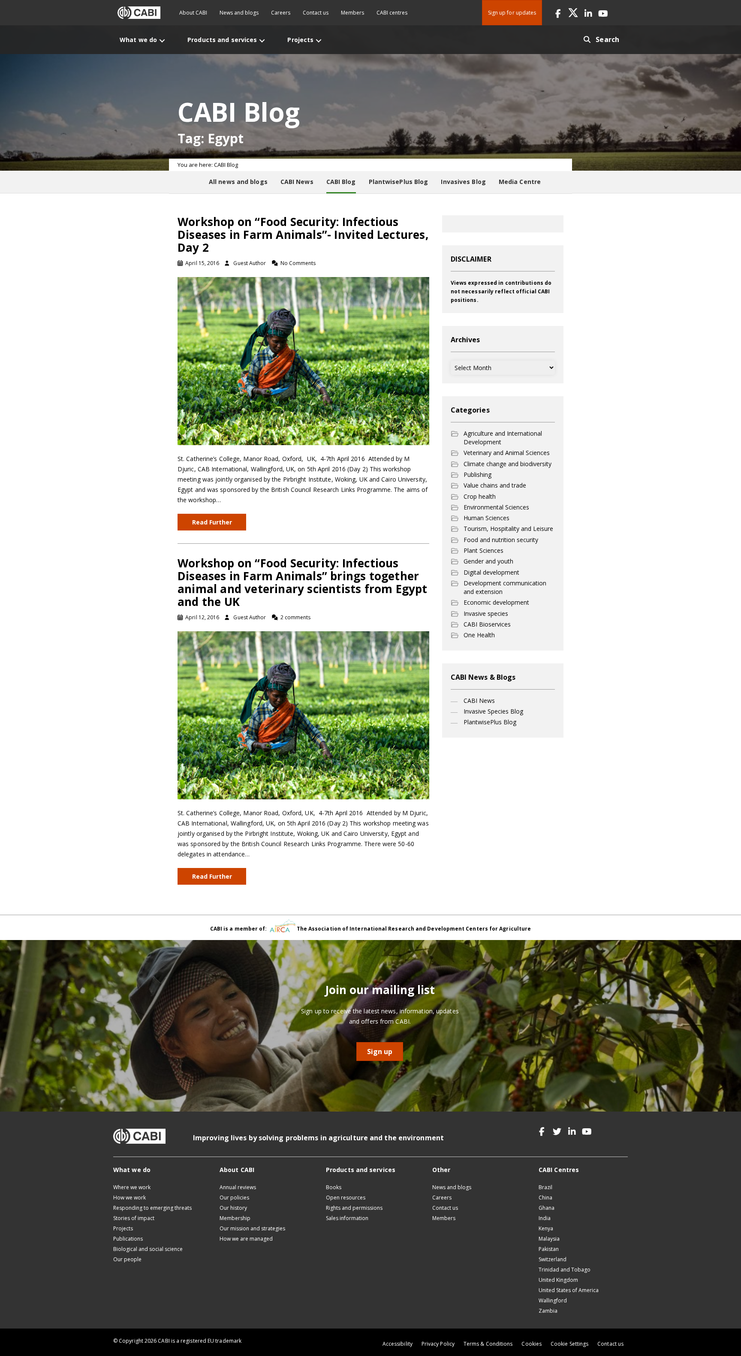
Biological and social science (148, 1249)
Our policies (234, 1197)
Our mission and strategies (252, 1228)
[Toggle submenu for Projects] (318, 40)
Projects (123, 1228)
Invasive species (486, 613)
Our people (127, 1259)
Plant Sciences (483, 550)
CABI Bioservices (487, 624)
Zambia (548, 1310)
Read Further (212, 522)
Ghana (546, 1207)
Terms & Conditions (488, 1343)
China (545, 1197)
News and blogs (239, 12)
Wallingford (553, 1300)
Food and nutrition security (501, 540)
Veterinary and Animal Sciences (507, 453)
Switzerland (552, 1259)
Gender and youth (488, 561)
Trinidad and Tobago (564, 1269)
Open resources (345, 1197)
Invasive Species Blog (493, 711)
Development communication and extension (505, 587)
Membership (235, 1218)
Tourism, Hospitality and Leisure (508, 528)
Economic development (496, 602)
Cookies (531, 1343)
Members (352, 12)
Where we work (132, 1187)
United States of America (569, 1290)
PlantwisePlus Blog (490, 722)
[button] (558, 12)
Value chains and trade (495, 485)
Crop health (480, 496)
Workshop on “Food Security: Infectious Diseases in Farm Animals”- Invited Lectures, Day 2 (303, 234)
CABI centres (392, 12)
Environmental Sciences (496, 507)
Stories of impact (133, 1218)
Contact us (315, 12)
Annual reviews (238, 1187)
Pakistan (549, 1249)
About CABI (193, 12)
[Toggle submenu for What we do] (162, 40)
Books (333, 1187)
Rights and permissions (354, 1207)
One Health (479, 635)
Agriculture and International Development (503, 437)
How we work (129, 1197)
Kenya (546, 1228)
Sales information (347, 1218)
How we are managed (246, 1238)
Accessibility (398, 1343)
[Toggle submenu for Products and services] (262, 40)
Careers (280, 12)
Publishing (477, 474)
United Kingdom (558, 1280)
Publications (128, 1238)
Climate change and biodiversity (507, 464)
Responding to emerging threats (152, 1207)
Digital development (491, 572)
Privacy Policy (438, 1343)
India (545, 1218)
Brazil (545, 1187)
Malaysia (549, 1238)
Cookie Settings (569, 1343)
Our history (233, 1207)
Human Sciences (486, 518)
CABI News (479, 700)
